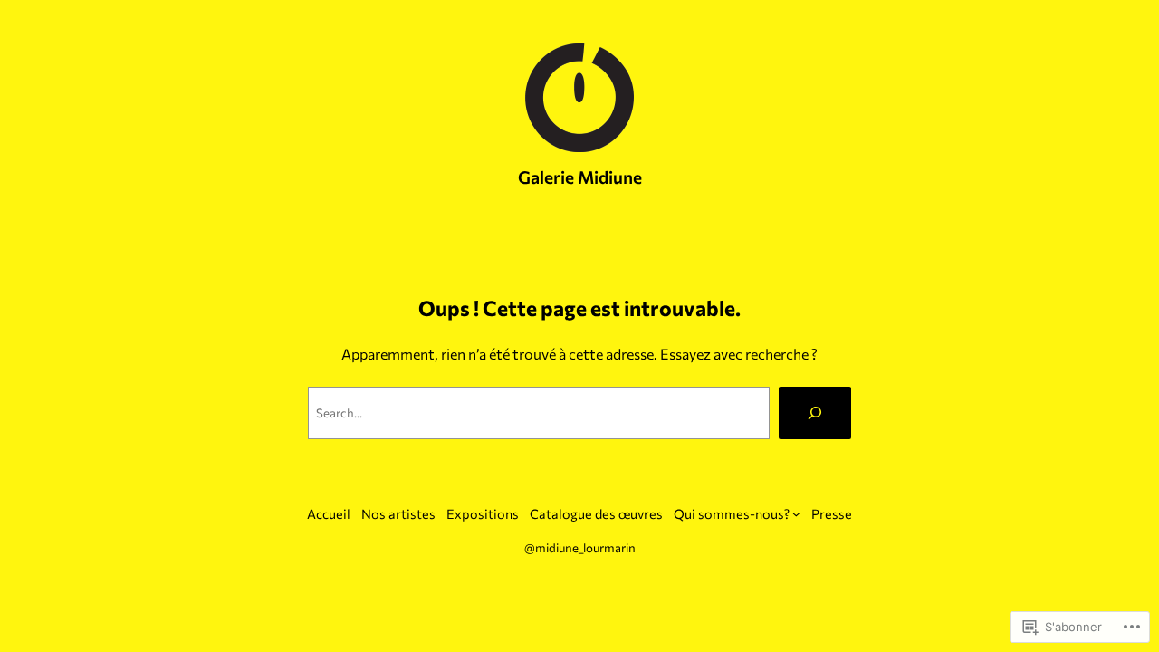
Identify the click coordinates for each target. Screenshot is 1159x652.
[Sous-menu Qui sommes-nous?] (796, 514)
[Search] (815, 413)
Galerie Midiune (580, 176)
